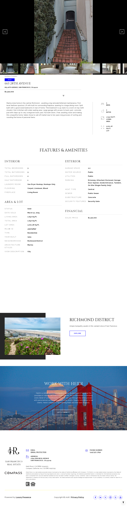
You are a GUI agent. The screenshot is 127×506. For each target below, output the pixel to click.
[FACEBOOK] (95, 497)
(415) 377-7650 (95, 452)
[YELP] (115, 497)
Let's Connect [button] (63, 412)
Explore (77, 333)
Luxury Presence (23, 497)
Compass (90, 472)
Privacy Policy (77, 497)
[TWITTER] (105, 497)
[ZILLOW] (120, 497)
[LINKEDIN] (100, 497)
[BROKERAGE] (110, 497)
